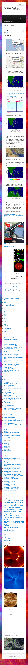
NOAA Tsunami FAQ (8, 414)
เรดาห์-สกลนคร (7, 447)
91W (6, 500)
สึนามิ (5, 18)
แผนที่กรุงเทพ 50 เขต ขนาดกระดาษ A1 (11, 370)
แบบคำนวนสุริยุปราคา (8, 437)
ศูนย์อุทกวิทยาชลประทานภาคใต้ (10, 366)
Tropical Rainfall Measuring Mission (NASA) (13, 388)
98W (20, 500)
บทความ (5, 309)
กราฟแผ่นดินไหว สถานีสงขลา (9, 462)
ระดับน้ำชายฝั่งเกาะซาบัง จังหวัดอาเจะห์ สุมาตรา (13, 420)
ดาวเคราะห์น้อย (19, 505)
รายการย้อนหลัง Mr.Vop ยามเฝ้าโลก (11, 339)
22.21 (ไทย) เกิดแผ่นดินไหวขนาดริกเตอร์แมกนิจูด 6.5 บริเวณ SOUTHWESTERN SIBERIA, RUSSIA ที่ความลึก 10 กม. (15, 95)
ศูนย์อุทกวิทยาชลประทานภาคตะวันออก (11, 355)
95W (14, 500)
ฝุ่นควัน (5, 311)
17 (8, 289)
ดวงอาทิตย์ (11, 16)
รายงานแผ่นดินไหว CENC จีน (9, 480)
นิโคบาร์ (9, 215)
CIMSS (5, 376)
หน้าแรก (5, 16)
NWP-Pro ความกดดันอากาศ (9, 385)
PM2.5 (5, 505)
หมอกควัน (6, 325)
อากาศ (14, 18)
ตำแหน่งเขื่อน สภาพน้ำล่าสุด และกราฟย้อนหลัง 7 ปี (13, 347)
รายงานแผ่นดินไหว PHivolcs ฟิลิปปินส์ (11, 487)
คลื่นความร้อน (6, 302)
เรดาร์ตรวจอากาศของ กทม (9, 406)
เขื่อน (5, 327)
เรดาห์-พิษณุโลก (7, 446)
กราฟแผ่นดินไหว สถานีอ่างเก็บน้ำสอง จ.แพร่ (12, 467)
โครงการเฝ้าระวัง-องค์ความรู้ (9, 21)
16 (5, 289)
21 (19, 289)
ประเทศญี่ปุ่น (11, 509)
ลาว (12, 215)
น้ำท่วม (16, 16)
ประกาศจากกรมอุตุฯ (7, 395)
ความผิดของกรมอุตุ (7, 304)
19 (13, 289)
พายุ (20, 16)
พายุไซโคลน (16, 515)
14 (19, 287)
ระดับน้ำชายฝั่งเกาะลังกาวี (9, 423)
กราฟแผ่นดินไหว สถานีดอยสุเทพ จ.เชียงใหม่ (12, 458)
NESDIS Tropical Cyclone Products (11, 383)
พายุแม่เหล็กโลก (16, 513)
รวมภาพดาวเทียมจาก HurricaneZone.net (12, 396)
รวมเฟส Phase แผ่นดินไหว (9, 477)
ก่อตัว (8, 505)
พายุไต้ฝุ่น (6, 517)
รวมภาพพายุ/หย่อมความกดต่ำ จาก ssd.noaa (12, 398)
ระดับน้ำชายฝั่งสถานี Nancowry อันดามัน (12, 419)
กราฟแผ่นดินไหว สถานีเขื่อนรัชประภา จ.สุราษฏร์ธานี (14, 472)
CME (14, 502)
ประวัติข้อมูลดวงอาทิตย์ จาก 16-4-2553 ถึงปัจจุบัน (13, 434)
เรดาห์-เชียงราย (7, 452)
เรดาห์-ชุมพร (6, 443)
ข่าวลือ (5, 301)
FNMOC (5, 379)
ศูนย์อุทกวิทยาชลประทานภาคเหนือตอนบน (12, 363)
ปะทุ (22, 509)
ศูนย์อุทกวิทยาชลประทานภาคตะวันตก (11, 354)
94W (12, 500)
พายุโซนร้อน (8, 515)
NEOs (5, 299)
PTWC (5, 416)
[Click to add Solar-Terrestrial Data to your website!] (19, 271)
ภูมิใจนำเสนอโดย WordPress (14, 656)
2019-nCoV (8, 502)
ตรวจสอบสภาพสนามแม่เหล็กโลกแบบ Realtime (13, 432)
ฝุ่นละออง (8, 511)
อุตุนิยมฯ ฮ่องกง (7, 401)
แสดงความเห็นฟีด (7, 538)
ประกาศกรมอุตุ (6, 509)
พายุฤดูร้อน (6, 513)
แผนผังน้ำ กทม (6, 371)
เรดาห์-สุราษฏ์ (6, 449)
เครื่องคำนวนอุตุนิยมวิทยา (9, 405)
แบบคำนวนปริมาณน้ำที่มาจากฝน (10, 368)
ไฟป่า (5, 332)
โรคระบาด (6, 331)
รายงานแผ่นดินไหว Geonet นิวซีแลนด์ (11, 483)
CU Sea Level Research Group (10, 378)
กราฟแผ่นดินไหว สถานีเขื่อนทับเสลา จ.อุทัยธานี (13, 470)
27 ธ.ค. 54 (7, 30)
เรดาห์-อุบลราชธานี (7, 450)
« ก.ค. (8, 293)
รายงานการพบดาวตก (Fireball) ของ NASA (12, 435)
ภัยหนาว (5, 314)
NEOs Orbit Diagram (8, 429)
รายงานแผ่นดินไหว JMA (8, 485)
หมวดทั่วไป (9, 214)
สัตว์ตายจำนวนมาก (7, 319)
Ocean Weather (7, 386)
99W (22, 500)
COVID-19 (19, 502)
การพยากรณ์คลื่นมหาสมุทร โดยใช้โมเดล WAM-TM (13, 391)
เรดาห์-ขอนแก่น (7, 442)
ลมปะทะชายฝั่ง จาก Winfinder (10, 399)
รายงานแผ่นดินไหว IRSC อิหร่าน (10, 484)
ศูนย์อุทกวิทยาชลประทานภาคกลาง (10, 353)
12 (13, 287)
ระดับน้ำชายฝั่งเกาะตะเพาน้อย (9, 422)
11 (10, 287)
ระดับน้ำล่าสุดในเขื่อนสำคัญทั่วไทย (10, 348)
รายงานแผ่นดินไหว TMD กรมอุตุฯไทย (11, 488)
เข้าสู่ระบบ (6, 536)
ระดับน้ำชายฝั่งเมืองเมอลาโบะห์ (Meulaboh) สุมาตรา (14, 424)
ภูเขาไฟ (5, 317)
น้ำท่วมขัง (14, 507)
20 (16, 289)
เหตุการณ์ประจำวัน (7, 328)
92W (8, 500)
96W (17, 500)
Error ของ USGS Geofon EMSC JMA (11, 298)
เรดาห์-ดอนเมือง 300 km (8, 444)
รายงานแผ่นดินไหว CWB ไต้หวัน (10, 481)
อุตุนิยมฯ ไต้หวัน (7, 402)
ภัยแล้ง (5, 315)
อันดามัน (17, 215)
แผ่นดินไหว (20, 18)
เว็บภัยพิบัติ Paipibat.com (13, 8)
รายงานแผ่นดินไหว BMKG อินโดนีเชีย (11, 478)
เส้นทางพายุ (15, 527)
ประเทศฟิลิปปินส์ (17, 509)
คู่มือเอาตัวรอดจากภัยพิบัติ (9, 337)
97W (18, 500)
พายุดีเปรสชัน (17, 511)
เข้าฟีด (5, 537)
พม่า (12, 511)
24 (8, 290)
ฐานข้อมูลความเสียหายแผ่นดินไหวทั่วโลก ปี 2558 (13, 475)
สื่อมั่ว (5, 322)
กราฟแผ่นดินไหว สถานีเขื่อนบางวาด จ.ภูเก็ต (12, 471)
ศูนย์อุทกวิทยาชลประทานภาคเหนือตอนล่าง (12, 364)
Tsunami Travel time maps (9, 417)
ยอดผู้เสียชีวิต (6, 519)
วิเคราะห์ (5, 318)
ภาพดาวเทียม (15, 517)
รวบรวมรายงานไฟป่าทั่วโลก (9, 495)
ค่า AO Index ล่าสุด (7, 392)
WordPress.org (7, 540)
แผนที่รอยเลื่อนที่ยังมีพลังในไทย (10, 490)
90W (4, 500)
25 (10, 290)
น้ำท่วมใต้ (18, 507)
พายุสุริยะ (10, 513)
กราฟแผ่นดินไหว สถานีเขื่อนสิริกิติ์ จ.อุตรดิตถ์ (12, 474)
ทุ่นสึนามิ (5, 507)
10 (8, 287)
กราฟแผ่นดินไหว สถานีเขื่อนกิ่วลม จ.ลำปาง (12, 468)
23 (5, 290)
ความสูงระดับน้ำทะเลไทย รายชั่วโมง (11, 345)
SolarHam (6, 431)
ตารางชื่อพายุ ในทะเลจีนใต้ (9, 393)
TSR (4, 389)
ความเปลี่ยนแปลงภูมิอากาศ (9, 305)
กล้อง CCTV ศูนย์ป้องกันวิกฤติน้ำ (10, 344)
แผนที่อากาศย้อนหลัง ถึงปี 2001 (10, 409)
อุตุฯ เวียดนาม (6, 404)
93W (10, 500)
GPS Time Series (7, 457)
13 (16, 287)
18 (10, 289)
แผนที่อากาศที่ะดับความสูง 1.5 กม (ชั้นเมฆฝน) (12, 408)
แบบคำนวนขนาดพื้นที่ (8, 367)
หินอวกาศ (9, 18)
